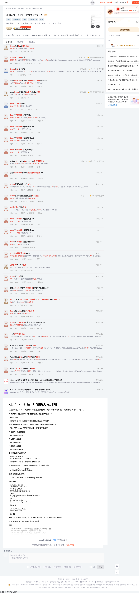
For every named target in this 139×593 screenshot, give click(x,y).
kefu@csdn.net (87, 582)
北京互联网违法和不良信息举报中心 (84, 585)
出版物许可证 (69, 587)
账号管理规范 (43, 587)
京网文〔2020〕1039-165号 (51, 585)
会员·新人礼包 (105, 2)
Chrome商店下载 (132, 585)
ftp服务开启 (33, 19)
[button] (100, 35)
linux (8, 19)
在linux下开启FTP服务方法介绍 (25, 15)
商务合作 (45, 582)
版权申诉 (61, 587)
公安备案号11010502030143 (19, 585)
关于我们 (29, 582)
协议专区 (60, 582)
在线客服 (100, 582)
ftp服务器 (16, 19)
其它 (19, 8)
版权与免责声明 (52, 587)
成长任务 (123, 2)
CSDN (68, 579)
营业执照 (76, 587)
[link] (9, 8)
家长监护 (99, 585)
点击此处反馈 (112, 105)
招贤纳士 (37, 582)
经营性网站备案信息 (67, 585)
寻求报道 (53, 582)
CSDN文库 (75, 579)
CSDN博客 (84, 579)
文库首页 (9, 8)
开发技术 (15, 8)
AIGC (54, 23)
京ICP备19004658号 (35, 585)
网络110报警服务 (108, 585)
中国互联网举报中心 (120, 585)
